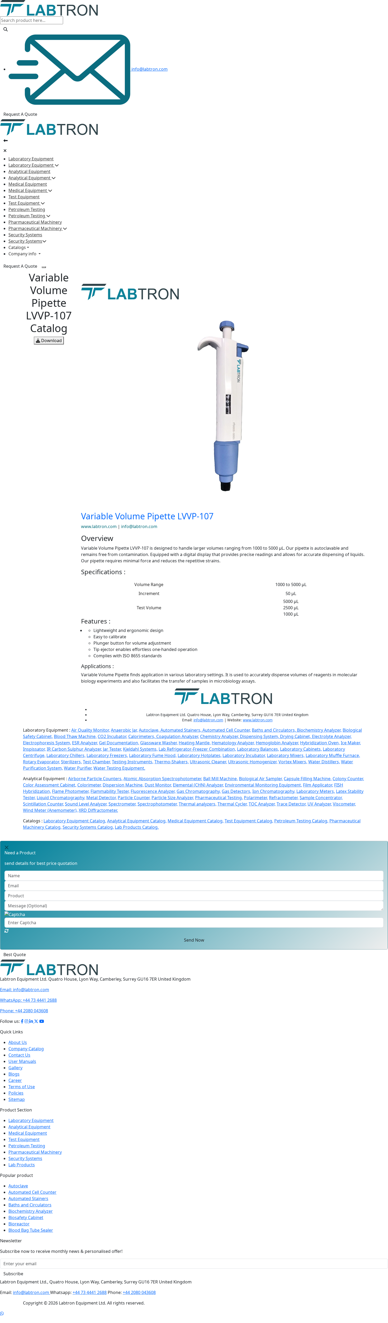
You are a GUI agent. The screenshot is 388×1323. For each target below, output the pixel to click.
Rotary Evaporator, (41, 762)
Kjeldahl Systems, (140, 749)
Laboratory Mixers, (286, 755)
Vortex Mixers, (292, 762)
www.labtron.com (99, 526)
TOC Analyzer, (262, 804)
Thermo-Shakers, (171, 762)
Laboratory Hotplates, (199, 755)
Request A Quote (20, 114)
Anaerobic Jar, (124, 730)
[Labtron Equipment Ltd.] (49, 973)
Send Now (194, 940)
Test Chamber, (97, 762)
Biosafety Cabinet (25, 1224)
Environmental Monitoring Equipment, (263, 785)
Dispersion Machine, (123, 785)
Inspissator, (34, 749)
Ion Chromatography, (273, 791)
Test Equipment (24, 197)
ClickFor (8, 958)
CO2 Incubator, (112, 736)
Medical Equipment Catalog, (196, 821)
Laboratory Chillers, (66, 755)
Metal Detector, (101, 797)
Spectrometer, (122, 804)
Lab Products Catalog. (137, 827)
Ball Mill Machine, (220, 779)
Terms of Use (21, 1093)
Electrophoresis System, (47, 743)
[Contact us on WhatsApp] (2, 1320)
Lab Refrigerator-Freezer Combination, (197, 749)
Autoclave (18, 1192)
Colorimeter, (89, 785)
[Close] (5, 151)
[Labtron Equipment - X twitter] (36, 1027)
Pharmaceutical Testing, (219, 797)
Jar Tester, (112, 749)
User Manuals (22, 1068)
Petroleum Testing (26, 209)
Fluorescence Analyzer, (153, 791)
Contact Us (19, 1061)
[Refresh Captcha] (6, 931)
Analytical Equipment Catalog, (137, 821)
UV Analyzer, (319, 804)
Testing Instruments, (132, 762)
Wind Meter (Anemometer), (50, 810)
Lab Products (21, 1171)
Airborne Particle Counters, (95, 779)
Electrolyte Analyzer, (332, 736)
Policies (15, 1099)
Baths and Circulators (29, 1211)
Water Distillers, (324, 762)
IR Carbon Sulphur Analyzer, (74, 749)
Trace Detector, (291, 804)
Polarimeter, (256, 797)
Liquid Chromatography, (61, 797)
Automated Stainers (28, 1205)
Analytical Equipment (29, 171)
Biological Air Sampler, (261, 779)
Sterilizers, (71, 762)
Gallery (15, 1074)
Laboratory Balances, (258, 749)
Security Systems (25, 235)
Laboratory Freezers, (107, 755)
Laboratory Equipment (31, 159)
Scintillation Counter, (43, 804)
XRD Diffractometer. (98, 810)
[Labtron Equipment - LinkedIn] (31, 1027)
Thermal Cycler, (232, 804)
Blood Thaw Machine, (75, 736)
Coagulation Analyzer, (177, 736)
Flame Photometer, (70, 791)
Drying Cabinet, (296, 736)
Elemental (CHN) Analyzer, (198, 785)
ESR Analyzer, (85, 743)
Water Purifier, (78, 768)
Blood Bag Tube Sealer (30, 1236)
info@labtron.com (149, 69)
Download (51, 340)
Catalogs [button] (17, 247)
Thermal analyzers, (197, 804)
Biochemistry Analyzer (30, 1217)
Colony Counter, (348, 779)
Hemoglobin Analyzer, (277, 743)
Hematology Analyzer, (233, 743)
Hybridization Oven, (320, 743)
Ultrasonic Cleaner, (208, 762)
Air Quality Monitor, (90, 730)
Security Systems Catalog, (88, 827)
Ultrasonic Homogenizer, (252, 762)
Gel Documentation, (119, 743)
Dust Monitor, (158, 785)
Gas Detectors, (236, 791)
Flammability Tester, (110, 791)
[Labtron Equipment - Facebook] (22, 1027)
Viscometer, (344, 804)
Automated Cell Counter (32, 1198)
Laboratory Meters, (315, 791)
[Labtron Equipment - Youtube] (41, 1027)
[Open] (5, 141)
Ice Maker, (351, 743)
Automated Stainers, (181, 730)
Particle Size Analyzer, (173, 797)
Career (15, 1087)
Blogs (14, 1080)
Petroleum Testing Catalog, (301, 821)
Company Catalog (26, 1055)
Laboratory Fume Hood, (153, 755)
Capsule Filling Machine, (308, 779)
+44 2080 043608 (24, 1017)
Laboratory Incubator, (244, 755)
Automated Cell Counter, (226, 730)
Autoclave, (149, 730)
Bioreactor (19, 1230)
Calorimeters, (142, 736)
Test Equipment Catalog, (249, 821)
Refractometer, (284, 797)
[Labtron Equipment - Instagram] (27, 1027)
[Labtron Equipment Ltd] (49, 8)
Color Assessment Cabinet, (49, 785)
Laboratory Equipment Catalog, (75, 821)
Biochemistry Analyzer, (319, 730)
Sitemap (16, 1106)
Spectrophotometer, (158, 804)
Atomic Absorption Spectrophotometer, (163, 779)
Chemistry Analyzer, (220, 736)
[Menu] (44, 267)
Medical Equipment (27, 184)
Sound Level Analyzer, (86, 804)
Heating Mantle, (195, 743)
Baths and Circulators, (274, 730)
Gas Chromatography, (199, 791)
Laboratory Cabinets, (301, 749)
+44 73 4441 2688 (28, 1006)
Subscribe (13, 1280)
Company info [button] (22, 254)
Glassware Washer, (159, 743)
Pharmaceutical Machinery (35, 222)
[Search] (5, 29)
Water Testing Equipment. (119, 768)
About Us (17, 1049)
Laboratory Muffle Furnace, (333, 755)
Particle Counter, (134, 797)
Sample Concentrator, (321, 797)
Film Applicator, (318, 785)
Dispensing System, (260, 736)
